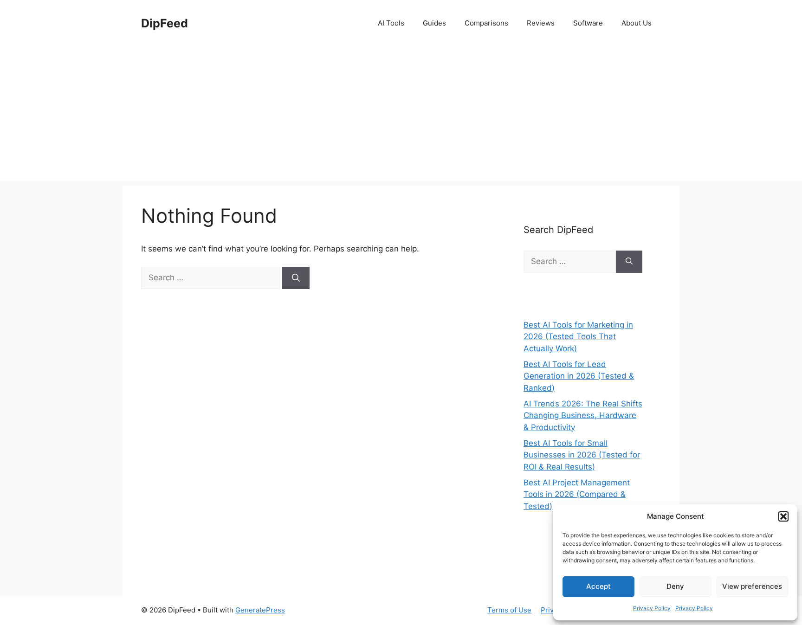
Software (588, 23)
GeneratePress (260, 610)
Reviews (541, 23)
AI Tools (391, 23)
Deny (675, 586)
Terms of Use (509, 610)
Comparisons (486, 23)
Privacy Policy (652, 608)
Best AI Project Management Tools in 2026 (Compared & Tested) (577, 494)
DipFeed (164, 23)
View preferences (752, 586)
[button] (783, 516)
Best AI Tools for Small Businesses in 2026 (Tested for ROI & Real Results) (582, 454)
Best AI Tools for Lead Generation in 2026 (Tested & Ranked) (579, 376)
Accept (598, 586)
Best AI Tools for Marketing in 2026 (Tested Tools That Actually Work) (578, 336)
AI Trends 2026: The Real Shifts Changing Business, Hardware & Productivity (583, 415)
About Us (636, 23)
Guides (434, 23)
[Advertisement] (401, 116)
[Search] (296, 278)
